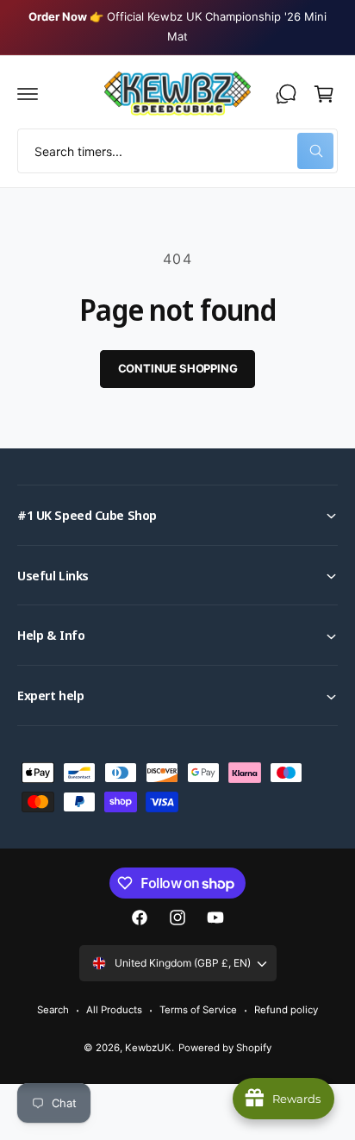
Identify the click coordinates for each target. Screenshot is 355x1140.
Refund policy (286, 1010)
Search (53, 1010)
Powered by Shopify (224, 1048)
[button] (28, 94)
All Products (114, 1010)
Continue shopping (178, 368)
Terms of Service (198, 1010)
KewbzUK (148, 1048)
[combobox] (177, 150)
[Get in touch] (286, 94)
